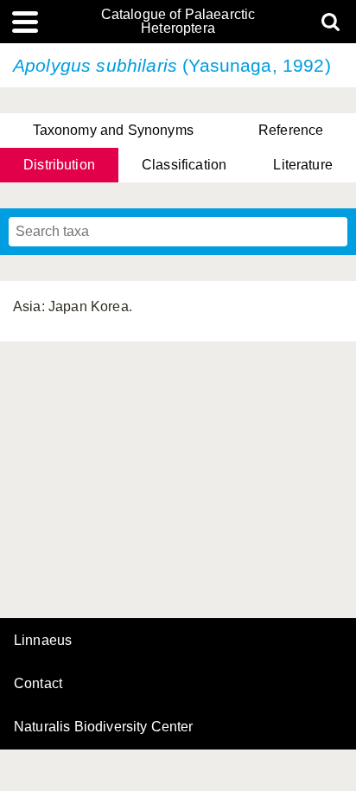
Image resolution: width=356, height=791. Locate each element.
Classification (184, 164)
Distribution (59, 164)
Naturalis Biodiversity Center (104, 727)
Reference (290, 130)
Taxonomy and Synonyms (113, 130)
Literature (303, 164)
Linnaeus (43, 640)
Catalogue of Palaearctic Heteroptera (178, 21)
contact (38, 683)
